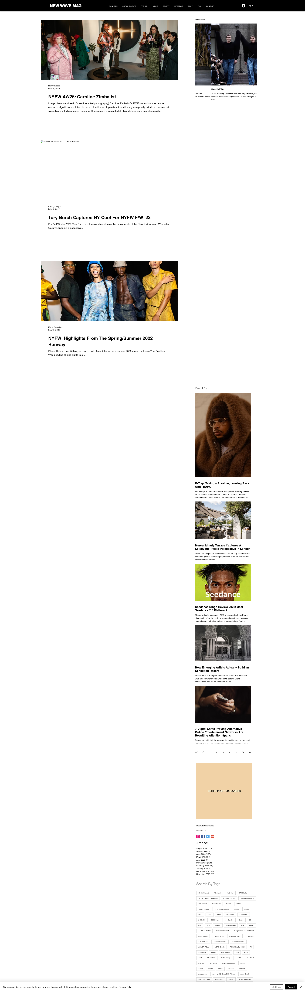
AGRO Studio (220, 947)
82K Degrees (231, 925)
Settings (276, 987)
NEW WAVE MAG (65, 5)
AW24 (200, 969)
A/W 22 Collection (220, 942)
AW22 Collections (228, 963)
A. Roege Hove (235, 936)
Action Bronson (204, 979)
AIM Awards (225, 952)
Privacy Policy (125, 987)
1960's (238, 904)
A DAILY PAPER (204, 931)
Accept (291, 987)
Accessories (202, 974)
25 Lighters (215, 920)
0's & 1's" (230, 893)
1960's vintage (203, 909)
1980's (236, 909)
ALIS (246, 952)
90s (242, 925)
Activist (231, 979)
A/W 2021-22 (203, 942)
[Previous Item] (201, 55)
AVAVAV (201, 963)
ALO (200, 958)
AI (251, 947)
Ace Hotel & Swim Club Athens (224, 974)
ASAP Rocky (225, 958)
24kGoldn (202, 920)
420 (199, 925)
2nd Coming (229, 920)
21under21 (244, 915)
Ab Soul (231, 969)
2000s (246, 909)
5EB (208, 925)
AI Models (202, 952)
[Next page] (243, 752)
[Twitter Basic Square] (208, 836)
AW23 (243, 963)
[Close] (301, 986)
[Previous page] (203, 752)
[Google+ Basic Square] (212, 836)
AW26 (220, 969)
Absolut (242, 969)
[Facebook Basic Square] (203, 836)
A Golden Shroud (222, 931)
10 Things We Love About (208, 898)
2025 (209, 915)
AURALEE (250, 958)
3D (250, 920)
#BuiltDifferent (203, 893)
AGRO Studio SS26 (237, 947)
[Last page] (250, 752)
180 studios (216, 904)
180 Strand (202, 904)
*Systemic (217, 893)
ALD (237, 952)
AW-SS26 (213, 963)
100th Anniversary (247, 898)
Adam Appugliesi (245, 979)
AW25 (210, 969)
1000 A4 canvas (229, 898)
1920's (228, 904)
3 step (241, 920)
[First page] (196, 752)
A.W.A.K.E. (250, 936)
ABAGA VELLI (203, 947)
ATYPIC (238, 958)
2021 (200, 915)
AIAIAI (213, 952)
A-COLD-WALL (218, 936)
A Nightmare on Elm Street (244, 931)
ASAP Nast (211, 958)
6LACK (217, 925)
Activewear (219, 979)
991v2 (251, 925)
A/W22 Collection (238, 942)
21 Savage (230, 915)
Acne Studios (245, 974)
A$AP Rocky (203, 936)
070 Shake (243, 893)
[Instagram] (198, 836)
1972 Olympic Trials (222, 909)
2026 (219, 915)
